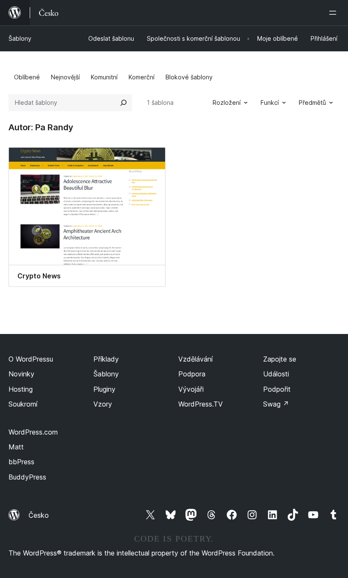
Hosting (20, 389)
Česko (38, 515)
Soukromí (22, 404)
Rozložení (227, 102)
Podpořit (277, 389)
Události (276, 374)
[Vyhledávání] (123, 102)
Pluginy (104, 389)
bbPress (21, 461)
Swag (276, 404)
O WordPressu (30, 359)
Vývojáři (191, 389)
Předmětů (312, 102)
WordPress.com (33, 432)
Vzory (102, 404)
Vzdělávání (195, 359)
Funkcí (270, 102)
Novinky (21, 374)
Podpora (191, 374)
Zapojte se (279, 359)
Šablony (19, 38)
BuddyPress (27, 477)
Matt (16, 447)
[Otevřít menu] (334, 12)
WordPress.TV (200, 404)
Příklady (106, 359)
